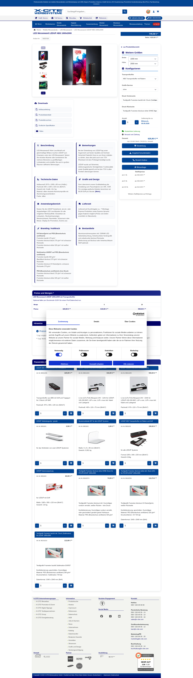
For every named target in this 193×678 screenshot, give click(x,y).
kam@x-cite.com (137, 629)
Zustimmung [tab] (63, 321)
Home (38, 30)
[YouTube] (120, 615)
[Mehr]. (98, 191)
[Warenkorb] (158, 11)
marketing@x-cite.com (139, 639)
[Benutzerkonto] (154, 11)
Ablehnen (64, 364)
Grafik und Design (74, 647)
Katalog (71, 630)
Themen (147, 24)
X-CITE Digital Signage (44, 608)
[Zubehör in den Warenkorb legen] (71, 413)
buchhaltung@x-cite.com (140, 648)
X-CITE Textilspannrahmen (45, 611)
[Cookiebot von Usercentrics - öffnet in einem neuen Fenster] (134, 314)
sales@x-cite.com (137, 619)
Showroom (72, 643)
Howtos (71, 605)
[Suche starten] (124, 11)
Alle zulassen (128, 364)
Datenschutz (72, 614)
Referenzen (72, 611)
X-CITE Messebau (42, 601)
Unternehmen (73, 627)
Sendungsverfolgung (75, 650)
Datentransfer (73, 634)
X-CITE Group (41, 614)
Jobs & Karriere (73, 621)
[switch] (84, 354)
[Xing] (111, 615)
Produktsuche (73, 601)
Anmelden (72, 640)
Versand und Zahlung (132, 134)
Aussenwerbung (92, 24)
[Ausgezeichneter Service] (148, 12)
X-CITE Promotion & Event (45, 605)
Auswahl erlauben (96, 364)
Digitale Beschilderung (76, 24)
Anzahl (124, 118)
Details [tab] (96, 321)
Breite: (124, 57)
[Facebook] (103, 615)
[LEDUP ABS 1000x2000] (43, 65)
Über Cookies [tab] (130, 321)
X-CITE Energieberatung (44, 617)
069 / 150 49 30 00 (155, 18)
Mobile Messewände (61, 24)
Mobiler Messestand (103, 24)
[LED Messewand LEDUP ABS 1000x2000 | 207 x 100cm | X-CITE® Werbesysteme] (43, 55)
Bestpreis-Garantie (75, 637)
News (70, 624)
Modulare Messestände (118, 24)
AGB (70, 617)
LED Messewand (66, 30)
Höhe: (124, 62)
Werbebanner (50, 24)
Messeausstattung (135, 24)
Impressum (72, 608)
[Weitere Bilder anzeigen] (43, 93)
